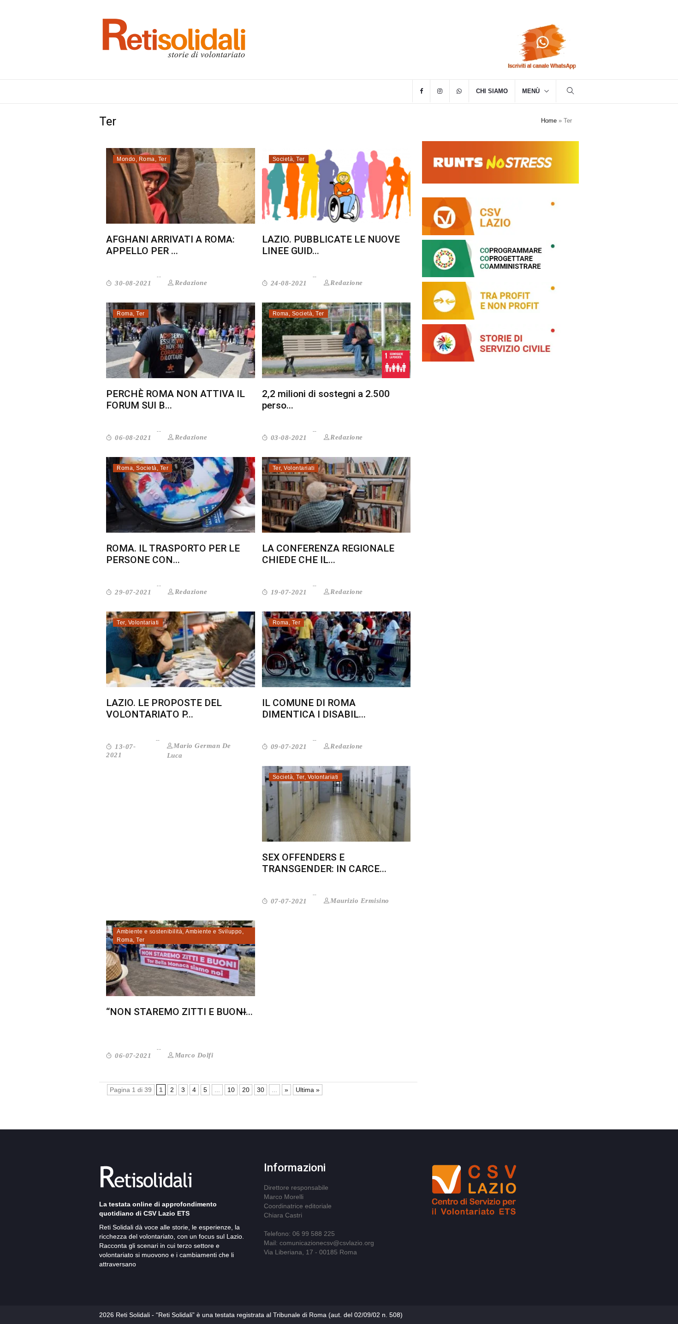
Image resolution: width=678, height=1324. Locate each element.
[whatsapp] (459, 91)
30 (260, 1089)
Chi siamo (492, 91)
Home (549, 120)
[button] (570, 92)
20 (246, 1089)
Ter (162, 159)
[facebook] (421, 91)
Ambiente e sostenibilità (149, 931)
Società (283, 159)
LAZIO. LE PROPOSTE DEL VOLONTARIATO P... (164, 708)
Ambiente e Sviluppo (213, 931)
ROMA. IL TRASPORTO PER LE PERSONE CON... (173, 554)
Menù (531, 91)
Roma (147, 159)
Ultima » (308, 1089)
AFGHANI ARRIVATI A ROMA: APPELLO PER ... (170, 245)
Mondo (126, 159)
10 (231, 1089)
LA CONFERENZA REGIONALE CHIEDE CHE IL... (328, 554)
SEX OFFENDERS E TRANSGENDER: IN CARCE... (324, 863)
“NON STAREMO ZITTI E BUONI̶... (179, 1011)
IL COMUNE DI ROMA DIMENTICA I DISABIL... (314, 708)
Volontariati (299, 468)
